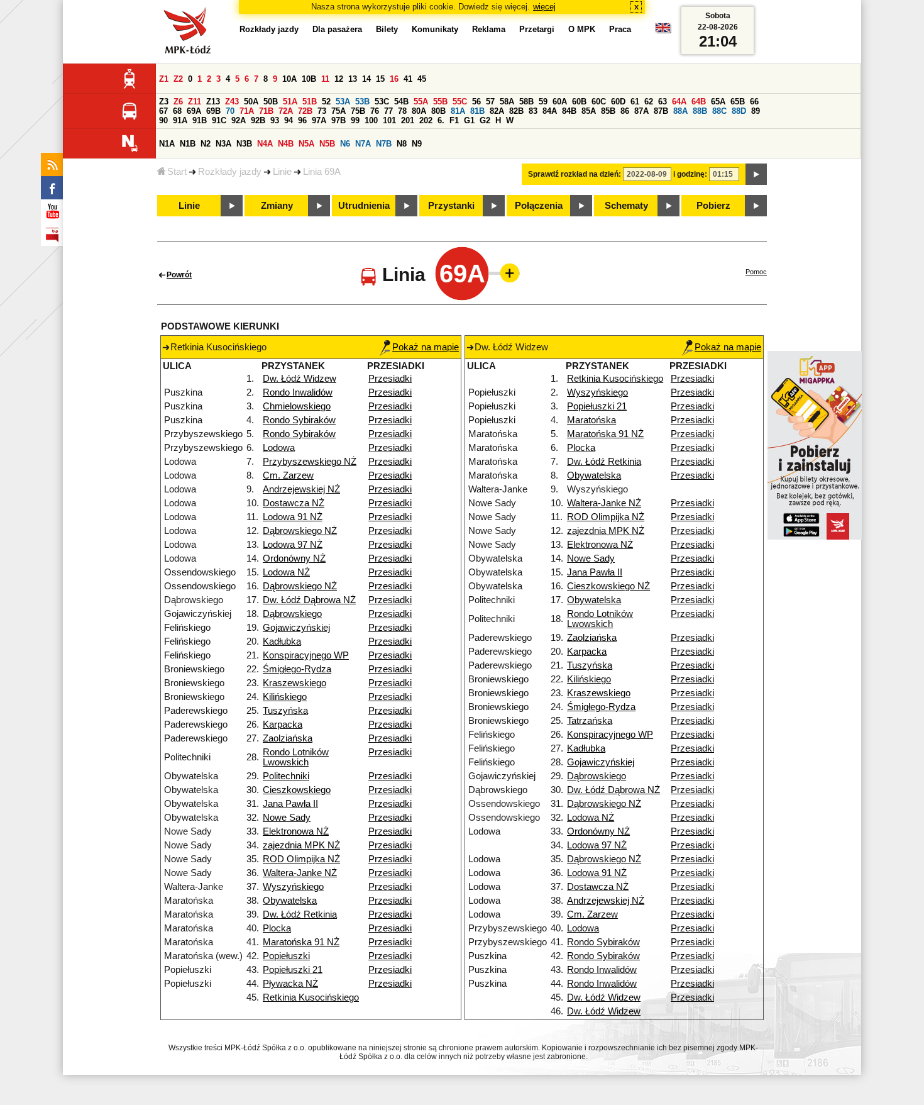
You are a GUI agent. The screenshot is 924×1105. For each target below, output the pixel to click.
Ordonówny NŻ (294, 558)
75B (358, 111)
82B (516, 111)
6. (440, 120)
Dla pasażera (337, 29)
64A (679, 101)
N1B (187, 143)
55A (421, 101)
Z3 (163, 101)
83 (533, 111)
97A (319, 120)
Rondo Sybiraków (299, 420)
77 (388, 111)
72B (305, 111)
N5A (306, 143)
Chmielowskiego (297, 406)
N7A (363, 143)
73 (321, 111)
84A (549, 111)
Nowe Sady (287, 818)
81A (458, 111)
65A (718, 101)
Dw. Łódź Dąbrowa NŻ (309, 600)
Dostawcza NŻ (293, 503)
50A (251, 101)
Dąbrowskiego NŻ (300, 531)
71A (246, 111)
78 (402, 111)
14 (366, 79)
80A (419, 111)
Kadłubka (282, 641)
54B (401, 101)
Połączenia (539, 206)
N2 (206, 143)
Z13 (213, 101)
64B (698, 101)
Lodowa (279, 448)
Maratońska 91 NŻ (301, 942)
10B (309, 79)
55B (440, 101)
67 (163, 111)
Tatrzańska (589, 721)
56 (476, 101)
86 (624, 111)
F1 (454, 120)
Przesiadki (390, 379)
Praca (620, 29)
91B (199, 120)
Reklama (488, 29)
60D (618, 101)
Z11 (194, 101)
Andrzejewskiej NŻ (301, 489)
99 (355, 120)
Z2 (178, 79)
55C (460, 101)
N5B (327, 143)
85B (608, 111)
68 (177, 111)
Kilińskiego (285, 697)
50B (270, 101)
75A (338, 111)
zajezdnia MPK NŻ (301, 845)
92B (258, 120)
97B (338, 120)
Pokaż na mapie (425, 347)
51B (309, 101)
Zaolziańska (287, 738)
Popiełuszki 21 (292, 970)
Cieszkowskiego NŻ (608, 586)
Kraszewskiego (294, 683)
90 (163, 120)
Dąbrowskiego (292, 614)
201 (407, 120)
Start (177, 172)
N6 (345, 143)
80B (438, 111)
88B (700, 111)
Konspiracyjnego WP (306, 655)
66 (754, 101)
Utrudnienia (364, 206)
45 (421, 79)
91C (219, 120)
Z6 (178, 101)
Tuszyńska (285, 711)
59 (543, 101)
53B (362, 101)
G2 (485, 120)
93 (274, 120)
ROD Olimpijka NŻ (301, 859)
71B (266, 111)
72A (285, 111)
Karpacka (282, 724)
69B (213, 111)
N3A (223, 143)
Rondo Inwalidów (298, 392)
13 (352, 79)
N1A (167, 143)
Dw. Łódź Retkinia (300, 914)
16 (394, 79)
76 (374, 111)
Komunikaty (435, 29)
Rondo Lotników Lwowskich (296, 757)
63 (662, 101)
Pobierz (713, 206)
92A (238, 120)
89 (755, 111)
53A (343, 101)
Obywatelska (290, 901)
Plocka (277, 928)
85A (588, 111)
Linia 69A (322, 172)
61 (634, 101)
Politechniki (286, 776)
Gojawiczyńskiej (296, 628)
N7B (384, 143)
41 (408, 79)
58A (507, 101)
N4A (265, 143)
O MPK (581, 29)
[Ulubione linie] (506, 273)
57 (490, 101)
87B (661, 111)
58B (526, 101)
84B (569, 111)
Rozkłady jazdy (229, 172)
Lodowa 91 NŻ (292, 517)
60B (579, 101)
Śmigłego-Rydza (297, 669)
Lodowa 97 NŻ (292, 545)
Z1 (163, 79)
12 (338, 79)
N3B (244, 143)
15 (380, 79)
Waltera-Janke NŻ (300, 873)
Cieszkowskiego (297, 790)
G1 (469, 120)
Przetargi (536, 29)
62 (648, 101)
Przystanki (451, 206)
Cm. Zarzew (288, 475)
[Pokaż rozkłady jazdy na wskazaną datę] (756, 174)
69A (194, 111)
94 (288, 120)
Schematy (626, 206)
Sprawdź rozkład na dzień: (574, 174)
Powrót (179, 274)
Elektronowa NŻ (296, 831)
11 (325, 79)
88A (680, 111)
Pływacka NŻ (290, 984)
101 (389, 120)
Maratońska (591, 420)
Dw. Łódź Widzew (299, 379)
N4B (286, 143)
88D (739, 111)
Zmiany (277, 206)
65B (737, 101)
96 (302, 120)
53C (382, 101)
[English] (663, 31)
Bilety (387, 29)
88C (719, 111)
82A (497, 111)
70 (230, 111)
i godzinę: (690, 174)
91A (180, 120)
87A (641, 111)
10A (289, 79)
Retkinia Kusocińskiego (311, 997)
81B (477, 111)
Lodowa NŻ (286, 572)
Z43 (232, 101)
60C (598, 101)
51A (290, 101)
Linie (282, 172)
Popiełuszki (286, 956)
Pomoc (756, 271)
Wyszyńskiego (293, 887)
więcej (544, 6)
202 (425, 120)
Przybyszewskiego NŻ (309, 462)
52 (326, 101)
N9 (417, 143)
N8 (402, 143)
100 (371, 120)
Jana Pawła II (290, 804)
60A (560, 101)
